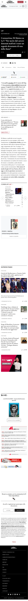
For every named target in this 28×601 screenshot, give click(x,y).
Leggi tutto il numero (14, 420)
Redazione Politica (6, 301)
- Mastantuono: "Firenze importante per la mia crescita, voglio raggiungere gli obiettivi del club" (13, 444)
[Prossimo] (25, 198)
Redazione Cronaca (6, 318)
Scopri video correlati (14, 55)
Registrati (19, 510)
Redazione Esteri (5, 349)
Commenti (5, 63)
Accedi (8, 510)
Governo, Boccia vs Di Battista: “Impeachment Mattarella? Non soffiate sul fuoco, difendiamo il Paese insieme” (9, 196)
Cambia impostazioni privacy (8, 557)
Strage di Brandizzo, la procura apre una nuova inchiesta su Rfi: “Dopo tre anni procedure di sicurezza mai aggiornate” (10, 326)
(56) (19, 205)
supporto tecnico (19, 536)
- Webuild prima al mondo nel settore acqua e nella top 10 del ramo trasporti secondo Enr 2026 (13, 451)
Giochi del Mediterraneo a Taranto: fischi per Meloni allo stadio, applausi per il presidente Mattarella (13, 275)
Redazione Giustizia (6, 332)
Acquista (14, 236)
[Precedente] (2, 198)
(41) (26, 52)
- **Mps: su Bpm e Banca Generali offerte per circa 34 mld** (14, 438)
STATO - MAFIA (7, 231)
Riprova (14, 541)
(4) (26, 318)
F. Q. (2, 52)
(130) (26, 349)
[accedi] (25, 2)
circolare (10, 83)
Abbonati (20, 2)
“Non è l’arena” (12, 97)
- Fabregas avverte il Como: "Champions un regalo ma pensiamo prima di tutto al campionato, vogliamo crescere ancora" (14, 441)
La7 (2, 31)
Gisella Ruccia (7, 206)
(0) (26, 301)
